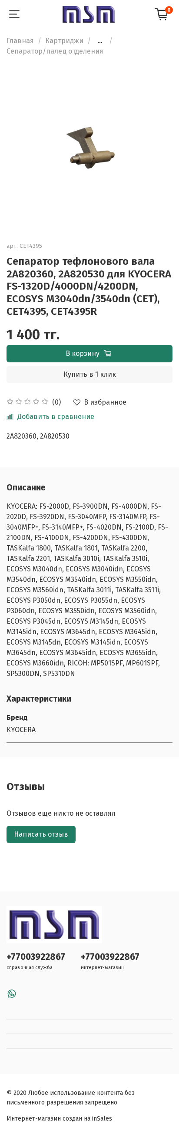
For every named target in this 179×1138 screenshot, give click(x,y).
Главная (20, 41)
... (100, 41)
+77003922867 (36, 957)
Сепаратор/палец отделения (55, 51)
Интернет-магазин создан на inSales (59, 1118)
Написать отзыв (41, 834)
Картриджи (64, 41)
